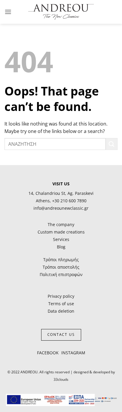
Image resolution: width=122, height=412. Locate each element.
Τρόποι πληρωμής (61, 259)
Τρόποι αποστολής (61, 267)
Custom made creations (61, 232)
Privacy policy (61, 296)
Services (61, 239)
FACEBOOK (48, 352)
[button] (8, 11)
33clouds (61, 379)
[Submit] (112, 144)
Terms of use (61, 303)
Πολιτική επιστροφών (61, 274)
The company (61, 224)
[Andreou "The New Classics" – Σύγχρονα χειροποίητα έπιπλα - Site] (61, 12)
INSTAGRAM (73, 352)
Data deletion (61, 311)
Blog (61, 247)
